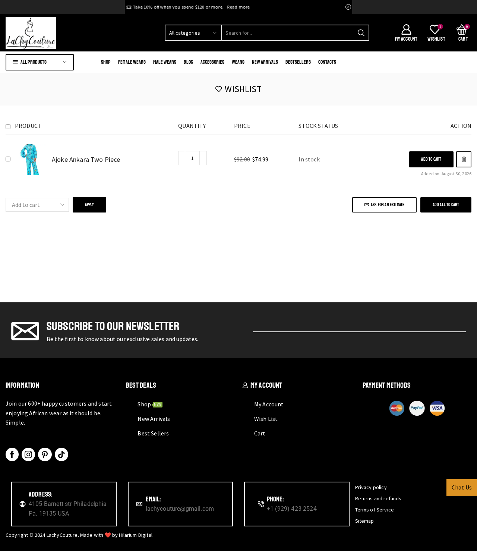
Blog (188, 62)
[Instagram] (28, 454)
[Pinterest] (44, 454)
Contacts (327, 62)
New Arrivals (265, 62)
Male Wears (164, 62)
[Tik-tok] (61, 454)
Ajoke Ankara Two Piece (86, 159)
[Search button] (361, 32)
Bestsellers (298, 62)
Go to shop (285, 7)
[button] (431, 159)
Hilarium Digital (135, 535)
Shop (106, 62)
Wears (238, 62)
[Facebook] (12, 454)
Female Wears (132, 62)
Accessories (212, 62)
